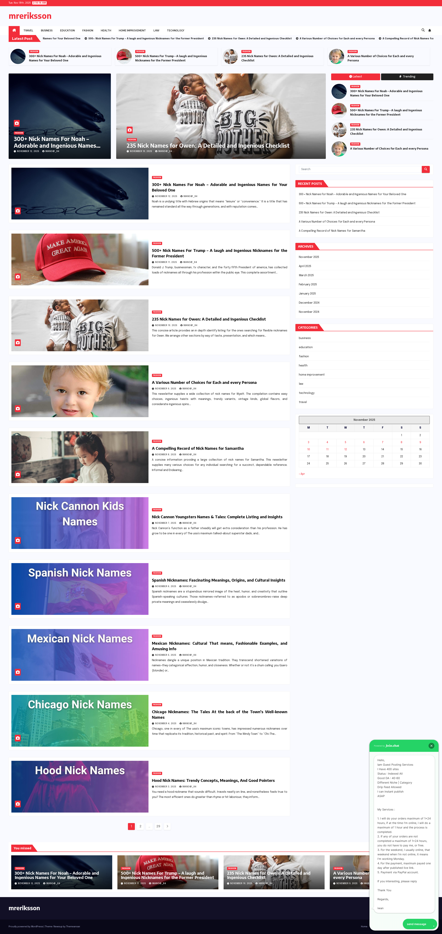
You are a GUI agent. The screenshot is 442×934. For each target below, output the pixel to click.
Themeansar (73, 927)
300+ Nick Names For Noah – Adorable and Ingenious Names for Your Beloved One (55, 145)
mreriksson (30, 16)
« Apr (302, 474)
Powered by (379, 746)
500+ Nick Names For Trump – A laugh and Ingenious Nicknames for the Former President (357, 203)
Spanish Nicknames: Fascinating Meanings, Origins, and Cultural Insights (218, 580)
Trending (408, 76)
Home (364, 927)
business (46, 30)
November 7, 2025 (166, 523)
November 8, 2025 (141, 151)
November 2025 (309, 257)
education (67, 30)
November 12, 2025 (28, 151)
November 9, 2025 (166, 389)
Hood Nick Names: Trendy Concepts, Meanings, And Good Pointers (213, 780)
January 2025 (307, 293)
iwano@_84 (52, 151)
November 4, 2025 (166, 724)
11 (327, 449)
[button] (423, 30)
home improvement (132, 30)
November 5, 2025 (166, 655)
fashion (87, 30)
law (156, 30)
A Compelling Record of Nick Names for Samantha (192, 145)
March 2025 (306, 275)
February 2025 (308, 284)
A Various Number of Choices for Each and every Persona (389, 148)
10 (308, 449)
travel (28, 30)
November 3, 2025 (166, 787)
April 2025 (305, 266)
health (106, 30)
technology (175, 30)
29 (158, 826)
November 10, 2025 (166, 326)
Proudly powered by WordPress (26, 927)
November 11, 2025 (166, 262)
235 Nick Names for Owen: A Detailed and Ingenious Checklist (209, 319)
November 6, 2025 (166, 587)
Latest (357, 76)
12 (345, 449)
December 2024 (309, 302)
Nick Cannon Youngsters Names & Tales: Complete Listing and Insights (217, 516)
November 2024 (309, 312)
